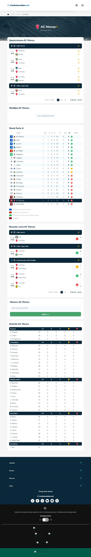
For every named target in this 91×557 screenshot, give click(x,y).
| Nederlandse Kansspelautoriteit (67, 512)
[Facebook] (38, 501)
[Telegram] (48, 501)
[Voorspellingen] (57, 501)
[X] (33, 501)
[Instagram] (43, 501)
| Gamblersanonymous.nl (50, 512)
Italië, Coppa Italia (22, 86)
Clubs (13, 14)
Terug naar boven (45, 491)
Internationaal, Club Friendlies (26, 260)
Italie (18, 14)
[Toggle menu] (82, 5)
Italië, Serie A (20, 46)
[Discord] (52, 501)
